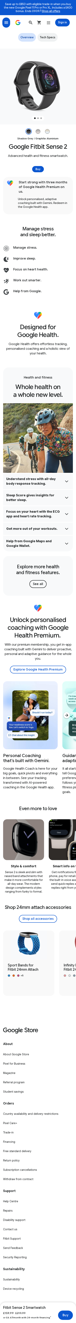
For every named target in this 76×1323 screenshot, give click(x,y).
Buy (65, 1315)
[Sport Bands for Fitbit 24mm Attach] (28, 963)
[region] (38, 86)
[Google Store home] (18, 22)
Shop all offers (51, 11)
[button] (30, 22)
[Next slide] (66, 715)
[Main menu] (6, 22)
